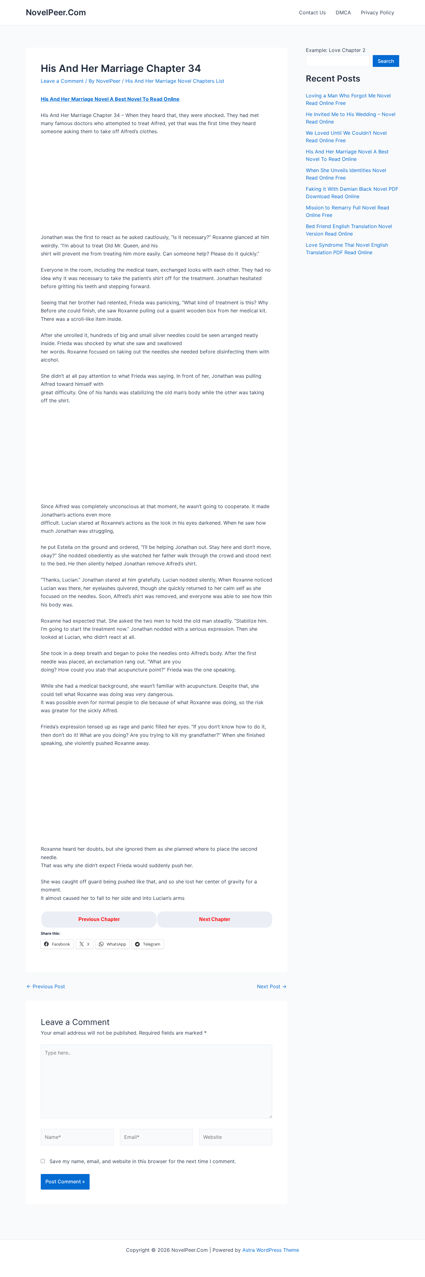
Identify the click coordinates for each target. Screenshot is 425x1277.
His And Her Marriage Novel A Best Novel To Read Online (110, 99)
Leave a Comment (62, 81)
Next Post (272, 986)
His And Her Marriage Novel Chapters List (174, 81)
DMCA (343, 12)
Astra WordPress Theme (270, 1250)
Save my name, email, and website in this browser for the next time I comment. (142, 1161)
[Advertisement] (156, 187)
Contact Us (312, 12)
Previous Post (45, 986)
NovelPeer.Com (56, 12)
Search (386, 61)
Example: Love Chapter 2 (336, 50)
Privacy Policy (377, 12)
